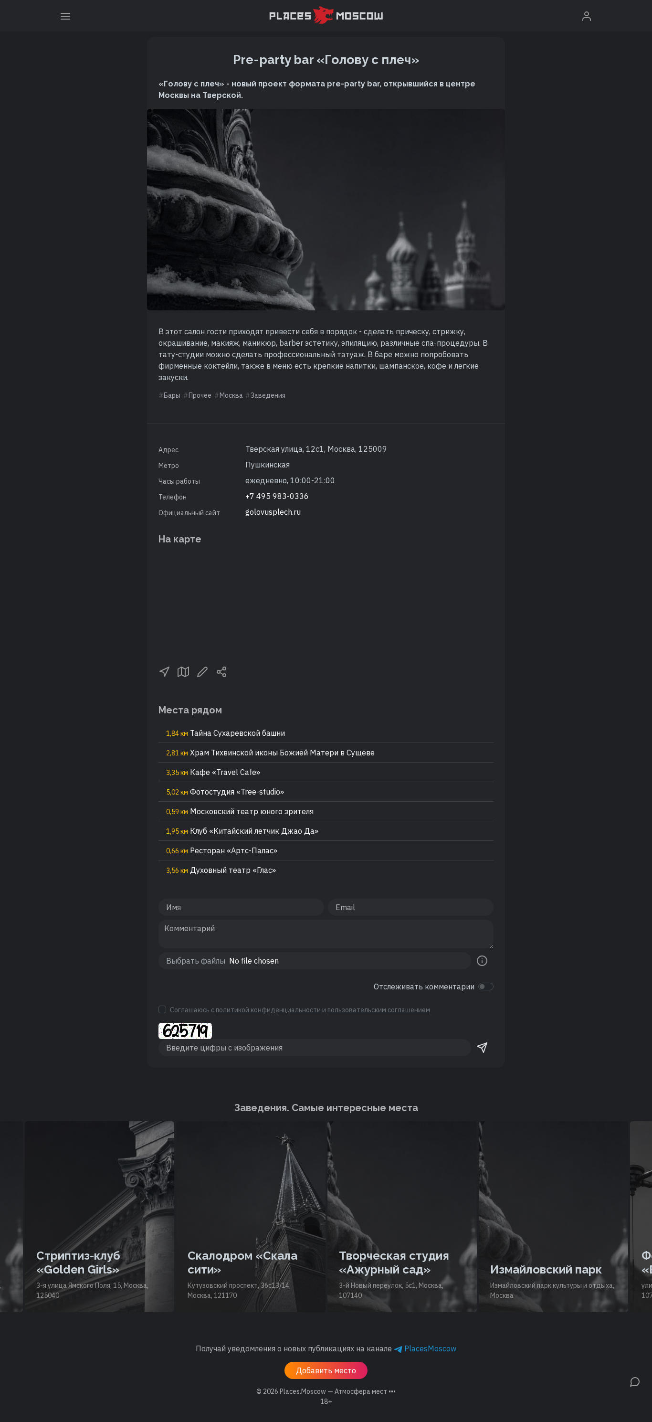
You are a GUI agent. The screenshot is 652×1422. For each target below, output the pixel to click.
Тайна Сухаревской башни (225, 733)
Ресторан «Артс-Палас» (221, 850)
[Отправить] (482, 1047)
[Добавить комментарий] (635, 1381)
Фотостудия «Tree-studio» (225, 791)
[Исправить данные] (202, 671)
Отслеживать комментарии (424, 986)
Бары (172, 395)
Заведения (268, 395)
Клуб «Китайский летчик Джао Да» (242, 831)
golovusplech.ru (273, 512)
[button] (164, 671)
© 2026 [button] (326, 1391)
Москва (231, 395)
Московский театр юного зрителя (240, 811)
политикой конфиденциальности (268, 1010)
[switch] (486, 986)
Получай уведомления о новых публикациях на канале (326, 1348)
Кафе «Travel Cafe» (213, 772)
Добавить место (326, 1370)
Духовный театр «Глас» (221, 870)
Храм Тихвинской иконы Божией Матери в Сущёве (270, 752)
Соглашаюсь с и (300, 1010)
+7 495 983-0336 (277, 496)
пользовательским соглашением (378, 1010)
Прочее (200, 395)
